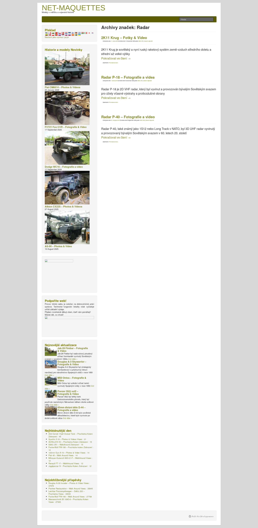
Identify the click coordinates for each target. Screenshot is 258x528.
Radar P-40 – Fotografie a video (128, 116)
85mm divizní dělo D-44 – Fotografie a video (71, 409)
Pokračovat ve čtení (116, 58)
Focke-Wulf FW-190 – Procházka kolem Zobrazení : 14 (71, 448)
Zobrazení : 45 (71, 435)
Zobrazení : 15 (66, 444)
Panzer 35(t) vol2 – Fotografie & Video (68, 392)
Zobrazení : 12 (70, 466)
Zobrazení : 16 (70, 441)
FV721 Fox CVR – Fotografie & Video (66, 127)
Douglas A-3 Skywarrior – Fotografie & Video (71, 363)
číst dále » (72, 358)
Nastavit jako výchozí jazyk (57, 37)
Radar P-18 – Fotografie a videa (128, 77)
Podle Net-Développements (203, 516)
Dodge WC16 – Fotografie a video (64, 166)
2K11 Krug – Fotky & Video (124, 37)
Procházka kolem (113, 63)
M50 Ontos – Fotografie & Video (71, 379)
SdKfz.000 (140, 41)
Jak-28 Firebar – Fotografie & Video (72, 349)
